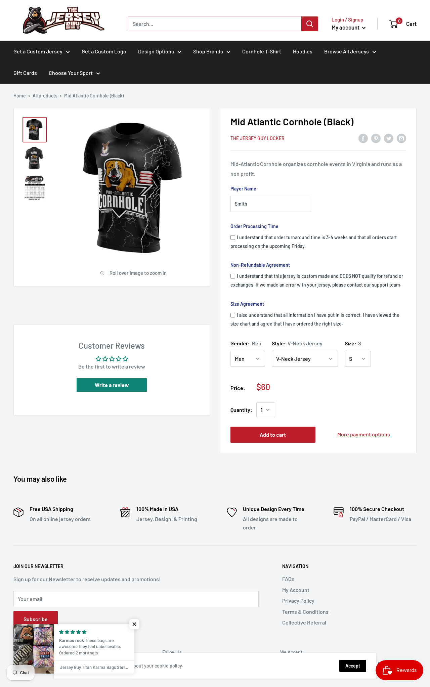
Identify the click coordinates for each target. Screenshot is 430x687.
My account (346, 27)
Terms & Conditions (305, 611)
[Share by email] (401, 138)
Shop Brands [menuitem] (208, 51)
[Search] (309, 23)
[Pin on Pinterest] (376, 138)
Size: (353, 343)
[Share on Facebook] (363, 138)
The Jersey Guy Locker (257, 138)
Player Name (243, 188)
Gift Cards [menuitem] (25, 73)
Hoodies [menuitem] (302, 51)
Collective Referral (304, 622)
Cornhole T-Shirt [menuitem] (261, 51)
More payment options (363, 434)
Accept (352, 666)
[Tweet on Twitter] (388, 138)
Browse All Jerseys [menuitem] (346, 51)
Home (19, 95)
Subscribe (36, 619)
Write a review (112, 385)
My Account (295, 590)
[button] (134, 624)
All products (45, 95)
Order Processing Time (254, 226)
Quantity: (241, 409)
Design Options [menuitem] (156, 51)
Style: (297, 343)
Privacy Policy (298, 600)
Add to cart (273, 434)
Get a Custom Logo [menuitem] (104, 51)
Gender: (245, 343)
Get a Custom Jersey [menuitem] (37, 51)
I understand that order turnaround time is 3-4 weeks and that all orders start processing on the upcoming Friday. (313, 241)
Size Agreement (247, 304)
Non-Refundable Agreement (260, 265)
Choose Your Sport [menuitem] (71, 73)
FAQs (288, 578)
